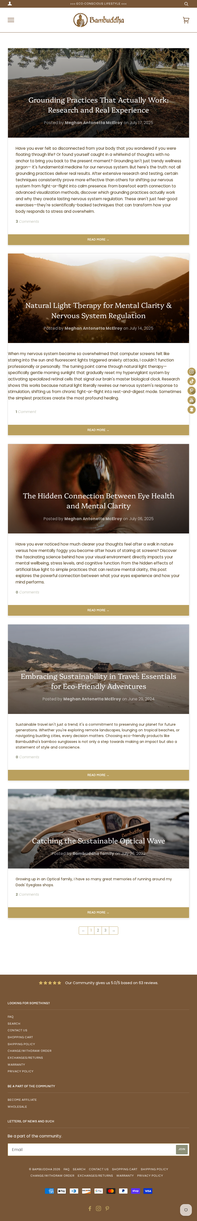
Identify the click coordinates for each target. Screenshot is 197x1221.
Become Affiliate (22, 1099)
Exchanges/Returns (25, 1057)
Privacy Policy (21, 1071)
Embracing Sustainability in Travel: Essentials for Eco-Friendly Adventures (98, 681)
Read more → (98, 239)
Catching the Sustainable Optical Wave (98, 840)
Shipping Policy (21, 1044)
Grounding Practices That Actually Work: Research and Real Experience (98, 104)
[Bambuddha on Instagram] (98, 1209)
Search (14, 1023)
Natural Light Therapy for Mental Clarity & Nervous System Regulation (98, 310)
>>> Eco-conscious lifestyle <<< (98, 3)
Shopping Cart (20, 1037)
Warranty (16, 1064)
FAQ (11, 1016)
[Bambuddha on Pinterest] (107, 1209)
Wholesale (17, 1106)
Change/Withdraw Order (30, 1051)
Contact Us (17, 1030)
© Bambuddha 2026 (44, 1169)
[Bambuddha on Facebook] (90, 1209)
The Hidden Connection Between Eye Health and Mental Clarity (98, 500)
